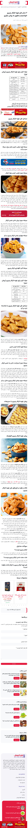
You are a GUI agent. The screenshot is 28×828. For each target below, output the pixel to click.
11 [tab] (23, 605)
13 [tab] (11, 606)
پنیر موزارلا (10, 482)
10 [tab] (21, 605)
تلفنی (19, 170)
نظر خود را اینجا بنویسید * (21, 648)
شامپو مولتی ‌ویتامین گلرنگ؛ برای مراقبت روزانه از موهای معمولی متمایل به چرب (11, 682)
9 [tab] (19, 605)
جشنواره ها (22, 782)
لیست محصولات (21, 780)
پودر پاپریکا (17, 205)
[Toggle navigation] (25, 3)
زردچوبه (11, 205)
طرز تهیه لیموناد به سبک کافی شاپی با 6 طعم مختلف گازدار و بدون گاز (11, 690)
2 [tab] (4, 605)
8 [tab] (17, 605)
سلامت (23, 795)
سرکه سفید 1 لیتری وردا (20, 595)
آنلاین (26, 170)
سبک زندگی (22, 792)
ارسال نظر (14, 664)
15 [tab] (16, 606)
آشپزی (19, 7)
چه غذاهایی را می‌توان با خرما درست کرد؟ (11, 721)
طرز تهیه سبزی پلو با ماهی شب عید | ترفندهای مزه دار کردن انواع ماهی (12, 736)
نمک (20, 205)
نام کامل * (25, 629)
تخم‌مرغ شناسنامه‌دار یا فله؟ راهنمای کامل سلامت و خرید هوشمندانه (11, 674)
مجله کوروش (10, 54)
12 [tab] (25, 605)
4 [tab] (8, 605)
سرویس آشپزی (17, 54)
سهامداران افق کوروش (20, 777)
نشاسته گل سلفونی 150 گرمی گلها (7, 596)
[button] (1, 20)
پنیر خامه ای (17, 482)
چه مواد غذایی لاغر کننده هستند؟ (12, 713)
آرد (22, 205)
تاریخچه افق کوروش (21, 797)
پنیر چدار (5, 205)
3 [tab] (6, 605)
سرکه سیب (8, 168)
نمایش (19, 46)
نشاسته (25, 358)
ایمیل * (25, 635)
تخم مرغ (14, 168)
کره (8, 205)
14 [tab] (14, 606)
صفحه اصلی (24, 7)
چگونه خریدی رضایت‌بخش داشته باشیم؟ (11, 704)
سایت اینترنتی (24, 642)
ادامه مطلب (17, 678)
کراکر (17, 541)
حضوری (22, 170)
